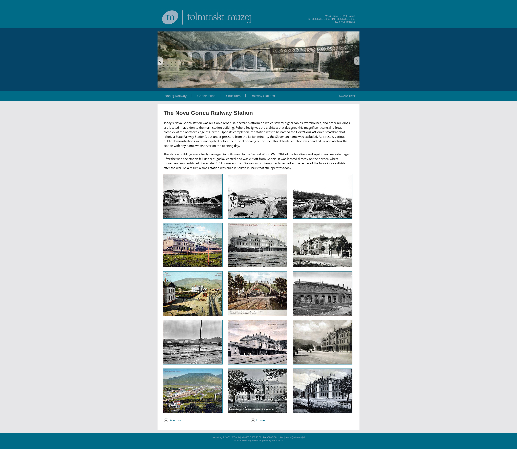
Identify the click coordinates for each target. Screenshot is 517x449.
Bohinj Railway (176, 96)
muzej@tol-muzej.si (344, 21)
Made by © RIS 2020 (273, 440)
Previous (175, 420)
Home (260, 420)
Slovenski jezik (347, 96)
